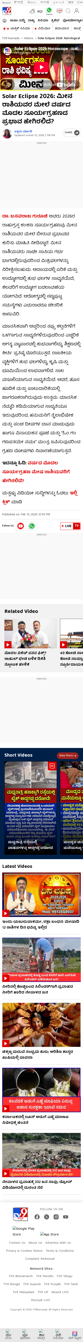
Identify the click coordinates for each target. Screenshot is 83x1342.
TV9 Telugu (64, 1276)
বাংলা (70, 2)
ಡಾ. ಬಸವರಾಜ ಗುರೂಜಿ (25, 216)
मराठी (44, 2)
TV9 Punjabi (52, 1284)
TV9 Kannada (10, 38)
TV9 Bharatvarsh (21, 1276)
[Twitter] (46, 1216)
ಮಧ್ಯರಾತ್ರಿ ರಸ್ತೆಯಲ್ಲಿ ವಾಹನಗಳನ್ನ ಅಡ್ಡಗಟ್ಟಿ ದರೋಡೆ (30, 845)
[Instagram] (56, 1216)
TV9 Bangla (11, 1284)
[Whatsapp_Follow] (31, 526)
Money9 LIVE (40, 1300)
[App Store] (53, 1236)
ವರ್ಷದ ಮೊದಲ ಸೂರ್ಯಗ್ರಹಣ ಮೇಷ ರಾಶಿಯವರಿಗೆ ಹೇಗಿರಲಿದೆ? (36, 472)
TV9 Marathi (44, 1276)
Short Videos (18, 755)
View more (66, 755)
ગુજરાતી (58, 2)
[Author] (7, 134)
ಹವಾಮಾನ (62, 28)
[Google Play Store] (26, 1232)
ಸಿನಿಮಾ (43, 20)
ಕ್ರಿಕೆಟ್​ (55, 20)
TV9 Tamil (71, 1284)
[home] (4, 20)
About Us (35, 1243)
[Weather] (32, 11)
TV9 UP (42, 1292)
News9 (6, 2)
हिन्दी (19, 2)
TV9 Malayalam (23, 1292)
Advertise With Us (58, 1243)
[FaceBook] (37, 1216)
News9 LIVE (60, 1292)
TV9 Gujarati (32, 1284)
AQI (40, 12)
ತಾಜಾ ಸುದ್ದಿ (17, 20)
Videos (28, 38)
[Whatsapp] (48, 11)
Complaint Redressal (39, 1259)
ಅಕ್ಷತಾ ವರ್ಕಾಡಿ (23, 132)
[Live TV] (59, 11)
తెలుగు (32, 2)
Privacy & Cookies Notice (24, 1251)
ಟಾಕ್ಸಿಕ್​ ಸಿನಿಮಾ (20, 28)
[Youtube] (20, 526)
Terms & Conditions (60, 1251)
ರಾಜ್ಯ (31, 20)
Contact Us (17, 1243)
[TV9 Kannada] (6, 11)
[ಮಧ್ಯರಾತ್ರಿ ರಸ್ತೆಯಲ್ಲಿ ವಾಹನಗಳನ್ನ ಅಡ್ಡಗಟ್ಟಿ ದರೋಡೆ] (31, 808)
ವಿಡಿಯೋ (44, 28)
